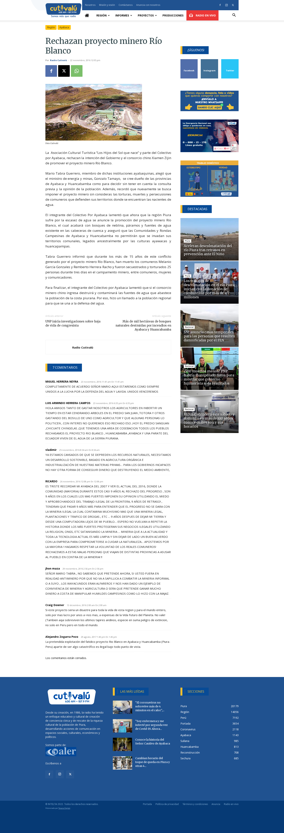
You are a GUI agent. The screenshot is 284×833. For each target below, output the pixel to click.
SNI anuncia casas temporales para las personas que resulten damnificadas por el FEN (209, 336)
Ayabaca (64, 27)
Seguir (209, 60)
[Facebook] (220, 5)
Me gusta (189, 60)
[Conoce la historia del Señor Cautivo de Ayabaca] (122, 744)
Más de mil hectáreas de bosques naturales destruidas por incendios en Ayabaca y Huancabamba (143, 325)
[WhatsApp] (76, 71)
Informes (122, 15)
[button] (234, 15)
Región (101, 15)
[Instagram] (226, 5)
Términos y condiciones (195, 804)
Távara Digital (64, 808)
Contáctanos (126, 5)
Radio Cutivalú (58, 60)
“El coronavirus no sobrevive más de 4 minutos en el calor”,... (149, 706)
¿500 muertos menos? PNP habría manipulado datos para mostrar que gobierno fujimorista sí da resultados (209, 377)
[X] (233, 5)
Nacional (189, 327)
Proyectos (146, 15)
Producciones (173, 15)
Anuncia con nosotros (148, 5)
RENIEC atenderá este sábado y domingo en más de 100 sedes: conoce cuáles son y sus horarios (209, 420)
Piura (187, 241)
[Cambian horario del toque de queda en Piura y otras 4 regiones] (122, 763)
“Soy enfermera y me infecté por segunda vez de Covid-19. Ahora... (151, 725)
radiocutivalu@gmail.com (77, 763)
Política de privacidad (167, 804)
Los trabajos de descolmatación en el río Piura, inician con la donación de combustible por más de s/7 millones (209, 289)
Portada (147, 804)
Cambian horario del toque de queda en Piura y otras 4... (152, 762)
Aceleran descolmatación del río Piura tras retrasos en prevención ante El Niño (208, 250)
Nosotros (90, 5)
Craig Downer (54, 605)
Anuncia (216, 804)
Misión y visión (107, 5)
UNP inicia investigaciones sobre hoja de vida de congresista (72, 323)
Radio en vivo (231, 804)
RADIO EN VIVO (205, 15)
